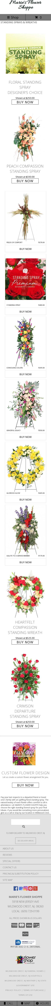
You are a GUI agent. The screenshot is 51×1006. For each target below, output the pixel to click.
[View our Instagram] (25, 889)
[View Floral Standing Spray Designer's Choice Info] (25, 53)
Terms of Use (25, 995)
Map (26, 1003)
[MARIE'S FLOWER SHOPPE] (25, 10)
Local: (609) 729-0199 (25, 911)
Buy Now (25, 102)
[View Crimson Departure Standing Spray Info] (25, 677)
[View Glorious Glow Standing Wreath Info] (25, 467)
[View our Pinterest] (30, 889)
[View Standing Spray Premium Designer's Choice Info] (25, 279)
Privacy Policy (13, 990)
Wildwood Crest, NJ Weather (20, 980)
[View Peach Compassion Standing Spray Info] (25, 137)
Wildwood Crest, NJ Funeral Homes (25, 971)
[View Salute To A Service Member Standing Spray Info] (25, 529)
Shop (14, 17)
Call (9, 1003)
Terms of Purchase (33, 990)
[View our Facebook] (16, 889)
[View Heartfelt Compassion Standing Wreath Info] (25, 593)
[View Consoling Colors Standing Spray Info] (25, 341)
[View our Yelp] (35, 889)
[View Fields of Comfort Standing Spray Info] (25, 216)
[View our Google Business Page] (20, 889)
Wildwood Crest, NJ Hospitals (25, 976)
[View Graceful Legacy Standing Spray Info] (25, 404)
